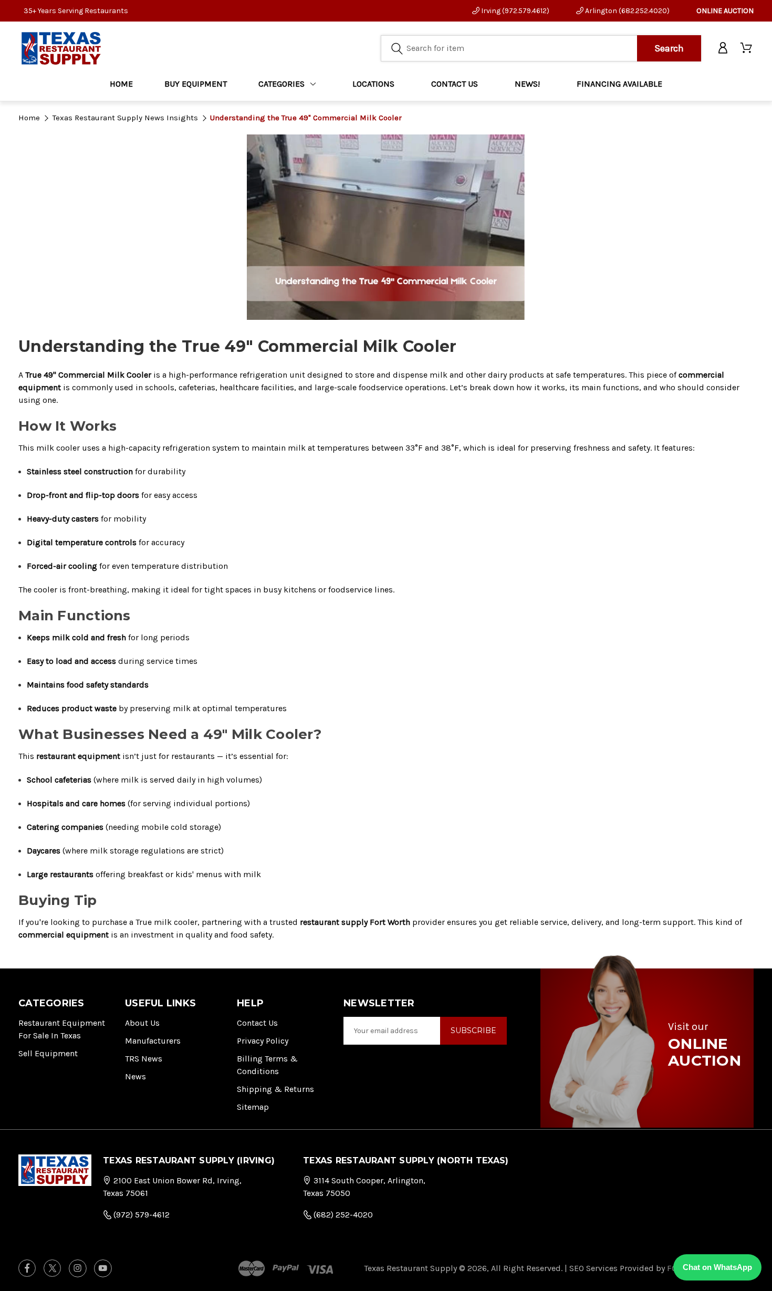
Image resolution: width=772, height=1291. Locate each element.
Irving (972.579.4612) (514, 10)
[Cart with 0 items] (747, 48)
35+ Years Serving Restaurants (76, 10)
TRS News (143, 1059)
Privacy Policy (262, 1041)
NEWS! (527, 84)
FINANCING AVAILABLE (619, 84)
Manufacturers (153, 1041)
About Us (142, 1023)
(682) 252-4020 (342, 1215)
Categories (281, 84)
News (135, 1076)
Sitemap (253, 1107)
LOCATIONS (373, 84)
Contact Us (257, 1023)
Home (121, 84)
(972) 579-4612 (140, 1215)
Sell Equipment (48, 1053)
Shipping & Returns (275, 1089)
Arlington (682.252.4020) (626, 10)
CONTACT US (454, 84)
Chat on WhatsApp (717, 1267)
